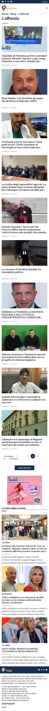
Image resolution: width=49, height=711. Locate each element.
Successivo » (14, 458)
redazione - (6, 65)
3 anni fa (13, 65)
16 (4, 458)
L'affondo (24, 14)
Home (5, 14)
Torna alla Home (24, 468)
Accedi (45, 2)
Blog (13, 14)
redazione (7, 554)
